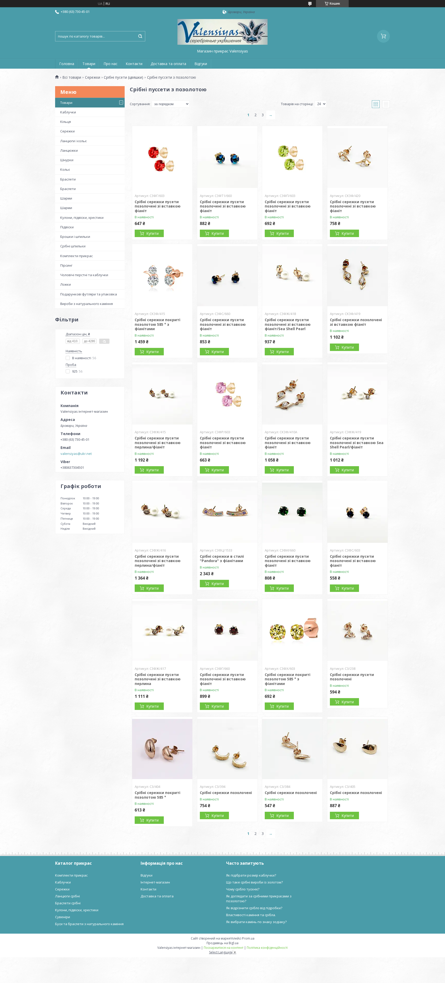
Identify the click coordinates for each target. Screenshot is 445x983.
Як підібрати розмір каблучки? (251, 875)
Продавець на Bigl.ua (222, 943)
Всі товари (71, 77)
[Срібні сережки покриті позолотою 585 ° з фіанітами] (162, 276)
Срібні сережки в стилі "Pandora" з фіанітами (222, 558)
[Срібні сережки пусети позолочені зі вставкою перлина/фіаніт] (162, 394)
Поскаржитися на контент (223, 947)
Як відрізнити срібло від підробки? (254, 908)
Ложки (65, 284)
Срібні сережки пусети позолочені (352, 677)
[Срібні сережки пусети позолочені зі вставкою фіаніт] (162, 158)
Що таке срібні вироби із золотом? (254, 882)
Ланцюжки (69, 150)
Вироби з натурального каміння (86, 303)
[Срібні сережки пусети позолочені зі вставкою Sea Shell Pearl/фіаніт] (357, 394)
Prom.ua (248, 938)
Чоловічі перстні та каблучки (84, 275)
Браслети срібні (68, 903)
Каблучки (68, 112)
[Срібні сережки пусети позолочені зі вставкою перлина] (162, 631)
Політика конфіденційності (267, 947)
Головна (66, 63)
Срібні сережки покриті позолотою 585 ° (157, 795)
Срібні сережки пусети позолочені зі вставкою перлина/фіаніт (158, 442)
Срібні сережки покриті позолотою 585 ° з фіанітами (157, 324)
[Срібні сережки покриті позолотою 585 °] (162, 749)
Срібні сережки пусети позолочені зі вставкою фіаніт (158, 206)
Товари (88, 63)
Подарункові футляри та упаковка (88, 294)
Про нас (110, 63)
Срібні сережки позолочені (226, 792)
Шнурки (66, 160)
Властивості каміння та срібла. (251, 915)
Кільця (65, 121)
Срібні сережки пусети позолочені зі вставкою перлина (158, 679)
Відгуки (200, 63)
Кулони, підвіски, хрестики (82, 217)
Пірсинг (66, 265)
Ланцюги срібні (67, 896)
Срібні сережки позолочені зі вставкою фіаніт (356, 322)
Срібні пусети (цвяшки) (123, 77)
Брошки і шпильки (75, 236)
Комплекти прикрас (76, 256)
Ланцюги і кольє (73, 141)
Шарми (66, 198)
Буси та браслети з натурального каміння (89, 924)
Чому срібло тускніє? (242, 889)
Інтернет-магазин (155, 882)
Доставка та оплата (168, 63)
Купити (152, 233)
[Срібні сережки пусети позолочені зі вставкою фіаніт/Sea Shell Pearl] (292, 276)
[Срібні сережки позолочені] (227, 749)
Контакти (134, 63)
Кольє (65, 169)
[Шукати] (140, 36)
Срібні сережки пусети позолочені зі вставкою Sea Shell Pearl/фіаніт (356, 442)
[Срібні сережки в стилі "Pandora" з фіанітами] (227, 513)
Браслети (68, 179)
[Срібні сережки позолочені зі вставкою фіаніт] (357, 276)
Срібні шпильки (72, 246)
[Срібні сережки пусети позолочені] (357, 631)
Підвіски (67, 227)
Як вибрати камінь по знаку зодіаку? (256, 921)
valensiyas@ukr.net (76, 454)
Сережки (92, 77)
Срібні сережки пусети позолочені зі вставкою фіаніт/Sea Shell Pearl (288, 324)
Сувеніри (62, 917)
